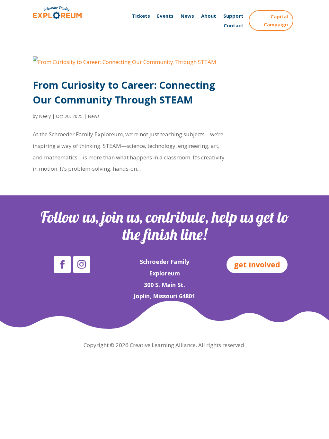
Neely (45, 116)
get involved (257, 264)
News (187, 16)
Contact (234, 26)
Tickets (141, 16)
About (208, 16)
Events (165, 16)
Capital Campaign (276, 20)
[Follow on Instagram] (81, 264)
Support (233, 16)
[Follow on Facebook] (62, 264)
